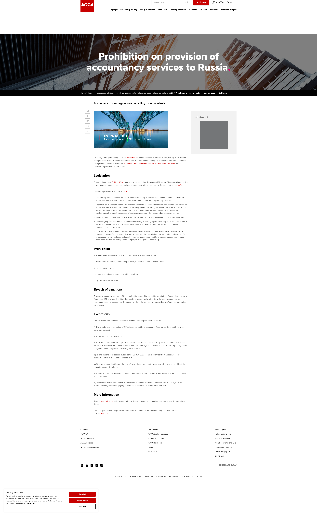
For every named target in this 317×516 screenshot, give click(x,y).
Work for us (153, 452)
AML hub (104, 413)
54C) (179, 185)
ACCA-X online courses (158, 434)
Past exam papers (222, 452)
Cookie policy (30, 503)
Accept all (82, 494)
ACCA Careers (86, 443)
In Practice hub (143, 93)
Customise (82, 506)
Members (193, 10)
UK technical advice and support (121, 93)
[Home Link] (228, 465)
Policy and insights (229, 10)
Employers (162, 10)
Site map (185, 476)
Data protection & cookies (155, 476)
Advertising (174, 476)
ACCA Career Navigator (90, 447)
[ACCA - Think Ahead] (87, 11)
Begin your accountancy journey (123, 10)
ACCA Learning (87, 438)
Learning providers (178, 10)
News (150, 447)
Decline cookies (82, 500)
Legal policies (135, 476)
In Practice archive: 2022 (162, 93)
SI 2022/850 (117, 182)
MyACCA (84, 434)
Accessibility (120, 476)
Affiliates (214, 10)
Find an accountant (156, 438)
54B (125, 191)
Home (83, 93)
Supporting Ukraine (223, 447)
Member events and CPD (226, 443)
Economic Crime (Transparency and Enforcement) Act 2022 (149, 163)
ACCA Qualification (223, 438)
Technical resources (96, 93)
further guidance (106, 401)
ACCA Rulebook (155, 443)
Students (203, 10)
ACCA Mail (219, 456)
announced (132, 157)
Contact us (197, 476)
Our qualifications (147, 10)
